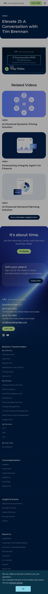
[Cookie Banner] (24, 582)
